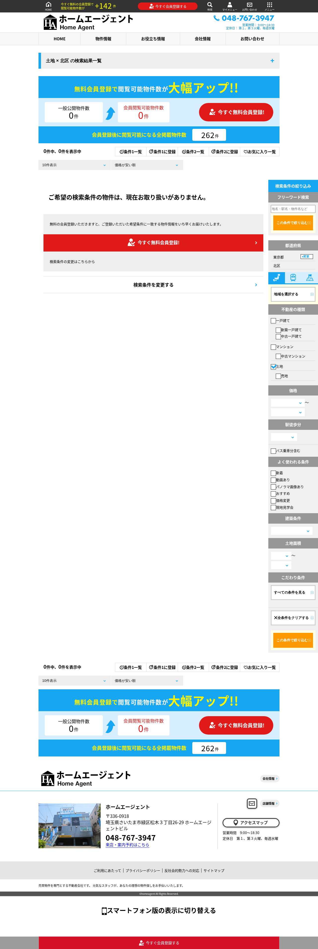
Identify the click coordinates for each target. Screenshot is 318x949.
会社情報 (203, 39)
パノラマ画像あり (290, 486)
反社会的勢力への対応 (181, 870)
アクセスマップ (254, 822)
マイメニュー (229, 9)
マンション (284, 346)
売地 (284, 375)
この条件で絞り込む (292, 223)
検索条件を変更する (153, 284)
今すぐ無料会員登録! (241, 112)
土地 (279, 366)
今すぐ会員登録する (171, 6)
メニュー (270, 9)
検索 (209, 9)
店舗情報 (269, 803)
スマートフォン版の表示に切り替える (161, 910)
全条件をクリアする (293, 618)
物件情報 (103, 39)
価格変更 (283, 500)
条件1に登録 (165, 151)
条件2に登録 (227, 151)
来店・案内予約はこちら (127, 845)
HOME (48, 9)
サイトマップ (213, 870)
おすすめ (283, 493)
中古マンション (293, 355)
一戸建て (283, 320)
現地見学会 (284, 507)
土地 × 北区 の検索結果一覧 (74, 60)
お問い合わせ (249, 9)
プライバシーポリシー (142, 870)
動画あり (283, 479)
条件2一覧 (195, 151)
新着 (279, 472)
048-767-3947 (131, 837)
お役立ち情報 (153, 39)
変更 (306, 256)
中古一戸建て (291, 336)
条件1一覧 (133, 151)
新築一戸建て (291, 329)
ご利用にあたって (107, 870)
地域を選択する (286, 294)
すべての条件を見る (289, 592)
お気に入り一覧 (262, 151)
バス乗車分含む (288, 450)
